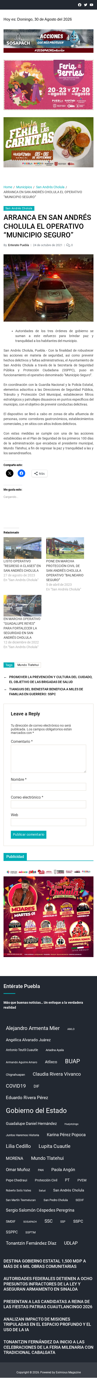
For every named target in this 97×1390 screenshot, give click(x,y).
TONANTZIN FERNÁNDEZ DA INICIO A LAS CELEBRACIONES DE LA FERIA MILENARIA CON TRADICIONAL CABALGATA (48, 1347)
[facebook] (80, 5)
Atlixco (51, 1061)
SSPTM (30, 1232)
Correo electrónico (27, 797)
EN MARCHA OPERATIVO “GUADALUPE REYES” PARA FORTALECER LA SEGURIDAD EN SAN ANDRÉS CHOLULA (22, 628)
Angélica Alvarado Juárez (28, 1040)
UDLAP (71, 1243)
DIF (36, 1086)
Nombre (19, 780)
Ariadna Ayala (55, 1050)
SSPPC (12, 1232)
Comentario (22, 742)
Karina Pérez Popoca (66, 1134)
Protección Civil (46, 1180)
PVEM (81, 1180)
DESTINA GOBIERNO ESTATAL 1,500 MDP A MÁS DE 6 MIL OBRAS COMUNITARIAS (45, 1264)
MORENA (14, 1158)
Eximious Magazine (68, 1372)
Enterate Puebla (18, 245)
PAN (41, 1170)
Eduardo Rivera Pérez (27, 1097)
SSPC (78, 1221)
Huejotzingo (71, 1124)
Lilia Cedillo (18, 1146)
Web (14, 815)
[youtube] (91, 5)
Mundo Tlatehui (28, 665)
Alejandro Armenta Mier (33, 1028)
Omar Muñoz (18, 1169)
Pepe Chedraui (16, 1180)
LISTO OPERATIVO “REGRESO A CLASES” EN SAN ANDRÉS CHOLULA (22, 565)
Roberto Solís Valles (18, 1190)
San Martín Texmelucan (21, 1200)
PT (67, 1180)
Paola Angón (63, 1169)
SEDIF (80, 1200)
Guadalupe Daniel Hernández (31, 1123)
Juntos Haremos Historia (22, 1135)
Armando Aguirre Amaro (21, 1062)
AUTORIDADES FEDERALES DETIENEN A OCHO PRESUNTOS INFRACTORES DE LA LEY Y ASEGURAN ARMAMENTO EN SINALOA (48, 1284)
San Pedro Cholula (56, 1200)
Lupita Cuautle (54, 1146)
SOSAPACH (30, 1221)
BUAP (72, 1061)
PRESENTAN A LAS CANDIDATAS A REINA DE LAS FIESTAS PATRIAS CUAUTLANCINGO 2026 (48, 1304)
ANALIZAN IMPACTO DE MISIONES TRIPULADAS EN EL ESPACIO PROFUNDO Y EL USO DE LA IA (47, 1324)
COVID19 (16, 1086)
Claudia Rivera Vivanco (57, 1074)
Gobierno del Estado (36, 1111)
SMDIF (11, 1221)
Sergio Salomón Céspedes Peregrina (40, 1210)
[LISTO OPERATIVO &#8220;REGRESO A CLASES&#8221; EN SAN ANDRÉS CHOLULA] (22, 548)
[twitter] (86, 5)
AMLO (71, 1029)
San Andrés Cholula (18, 208)
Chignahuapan (15, 1074)
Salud (42, 1190)
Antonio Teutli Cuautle (22, 1050)
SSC (48, 1221)
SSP (62, 1221)
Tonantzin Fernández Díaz (31, 1243)
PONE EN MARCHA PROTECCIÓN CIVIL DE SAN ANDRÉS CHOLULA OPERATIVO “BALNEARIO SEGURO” (65, 570)
